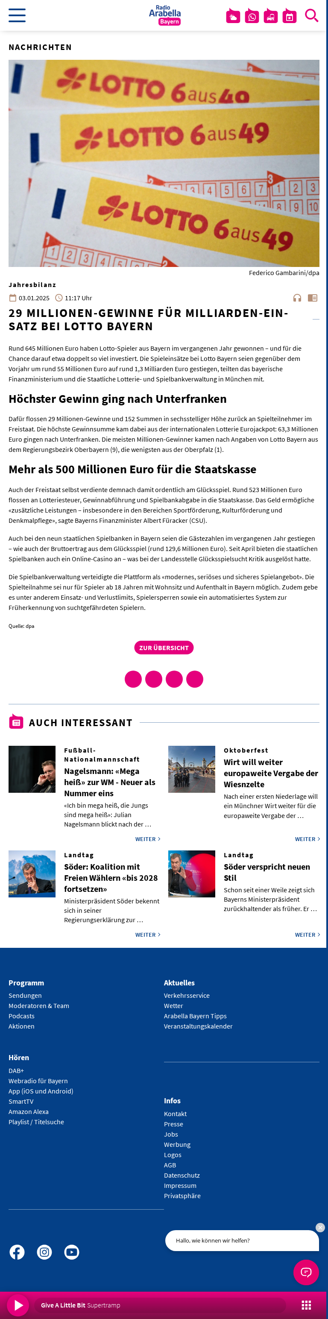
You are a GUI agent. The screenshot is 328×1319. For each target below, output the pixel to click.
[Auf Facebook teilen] (133, 679)
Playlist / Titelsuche (36, 1121)
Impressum (180, 1185)
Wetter (173, 1005)
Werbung (177, 1144)
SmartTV (21, 1101)
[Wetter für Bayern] (233, 17)
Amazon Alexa (29, 1111)
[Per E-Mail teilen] (194, 679)
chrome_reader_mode (313, 298)
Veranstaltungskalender (198, 1026)
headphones (297, 298)
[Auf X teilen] (153, 679)
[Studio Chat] (252, 17)
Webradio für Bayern (38, 1080)
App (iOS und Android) (41, 1091)
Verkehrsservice (187, 995)
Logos (173, 1154)
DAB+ (16, 1070)
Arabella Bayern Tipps (195, 1015)
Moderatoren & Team (39, 1005)
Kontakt (175, 1113)
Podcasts (22, 1015)
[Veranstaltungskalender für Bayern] (289, 17)
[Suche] (311, 15)
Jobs (171, 1134)
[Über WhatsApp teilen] (174, 679)
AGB (170, 1165)
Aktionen (22, 1026)
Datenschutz (182, 1175)
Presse (173, 1124)
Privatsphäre (182, 1195)
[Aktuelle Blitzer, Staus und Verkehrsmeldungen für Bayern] (270, 17)
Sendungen (25, 995)
